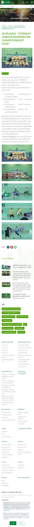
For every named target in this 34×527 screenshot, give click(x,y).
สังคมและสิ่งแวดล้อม (19, 25)
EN (27, 2)
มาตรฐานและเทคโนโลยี (24, 429)
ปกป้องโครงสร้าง (6, 412)
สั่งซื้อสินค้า (21, 409)
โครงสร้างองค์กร (7, 450)
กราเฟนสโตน (5, 486)
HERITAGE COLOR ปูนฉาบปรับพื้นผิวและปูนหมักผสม (8, 392)
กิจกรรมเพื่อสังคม (8, 328)
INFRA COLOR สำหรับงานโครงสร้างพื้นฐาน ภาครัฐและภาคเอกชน (8, 398)
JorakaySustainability (9, 332)
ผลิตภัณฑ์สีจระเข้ (7, 372)
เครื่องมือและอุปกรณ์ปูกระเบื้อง (8, 356)
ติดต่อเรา (20, 442)
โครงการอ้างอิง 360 (23, 478)
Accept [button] (13, 523)
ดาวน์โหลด (5, 432)
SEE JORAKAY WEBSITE (22, 418)
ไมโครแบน (4, 483)
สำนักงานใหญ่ (5, 452)
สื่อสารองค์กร (6, 465)
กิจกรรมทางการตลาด (8, 468)
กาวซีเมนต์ (5, 345)
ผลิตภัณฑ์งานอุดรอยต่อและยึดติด (24, 356)
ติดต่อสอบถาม (22, 445)
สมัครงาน (20, 450)
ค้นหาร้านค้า (21, 424)
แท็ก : (4, 305)
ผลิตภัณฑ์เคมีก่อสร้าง (24, 342)
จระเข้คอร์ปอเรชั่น (22, 317)
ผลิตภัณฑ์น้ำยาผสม (23, 364)
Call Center (5, 500)
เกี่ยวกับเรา (5, 442)
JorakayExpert (7, 320)
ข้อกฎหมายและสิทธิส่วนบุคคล (24, 453)
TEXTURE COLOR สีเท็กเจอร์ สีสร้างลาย (8, 386)
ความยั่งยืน (21, 332)
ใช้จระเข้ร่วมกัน (6, 409)
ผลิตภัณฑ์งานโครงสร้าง (24, 348)
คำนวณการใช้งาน (23, 421)
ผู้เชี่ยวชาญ (21, 468)
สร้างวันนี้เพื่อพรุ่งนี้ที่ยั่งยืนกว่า (11, 313)
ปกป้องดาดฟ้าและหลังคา (8, 420)
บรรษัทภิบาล (5, 457)
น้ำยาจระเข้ (5, 353)
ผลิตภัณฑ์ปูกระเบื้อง (7, 342)
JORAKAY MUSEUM (7, 455)
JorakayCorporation (8, 317)
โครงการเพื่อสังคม (7, 473)
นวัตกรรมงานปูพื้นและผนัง (8, 361)
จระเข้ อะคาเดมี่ (22, 447)
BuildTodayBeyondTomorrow (11, 309)
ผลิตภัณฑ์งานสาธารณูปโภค (22, 373)
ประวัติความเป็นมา (7, 445)
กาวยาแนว (5, 348)
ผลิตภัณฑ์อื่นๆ (22, 367)
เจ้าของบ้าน (21, 465)
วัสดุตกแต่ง (5, 350)
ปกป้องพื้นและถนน (7, 415)
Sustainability (19, 328)
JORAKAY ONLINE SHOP (23, 413)
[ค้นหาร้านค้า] (23, 2)
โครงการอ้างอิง (6, 437)
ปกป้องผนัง (5, 418)
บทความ (20, 462)
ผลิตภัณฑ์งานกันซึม (23, 345)
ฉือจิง (3, 481)
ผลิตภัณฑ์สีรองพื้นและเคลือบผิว (8, 404)
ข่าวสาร (10, 25)
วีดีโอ (3, 434)
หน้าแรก (4, 25)
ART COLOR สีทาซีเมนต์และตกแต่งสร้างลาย (8, 382)
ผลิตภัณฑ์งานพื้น (22, 353)
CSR (25, 324)
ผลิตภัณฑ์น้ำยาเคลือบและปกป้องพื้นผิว (24, 361)
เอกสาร (4, 429)
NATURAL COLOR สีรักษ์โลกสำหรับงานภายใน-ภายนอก (8, 376)
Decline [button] (21, 523)
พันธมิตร (4, 478)
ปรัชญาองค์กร (6, 447)
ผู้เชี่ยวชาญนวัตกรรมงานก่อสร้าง (12, 324)
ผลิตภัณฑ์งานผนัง (23, 350)
